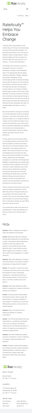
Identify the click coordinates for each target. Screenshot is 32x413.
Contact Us (20, 406)
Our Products (7, 401)
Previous (21, 15)
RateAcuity (11, 157)
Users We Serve (21, 401)
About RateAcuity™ (22, 403)
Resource (5, 403)
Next (26, 15)
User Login (6, 406)
